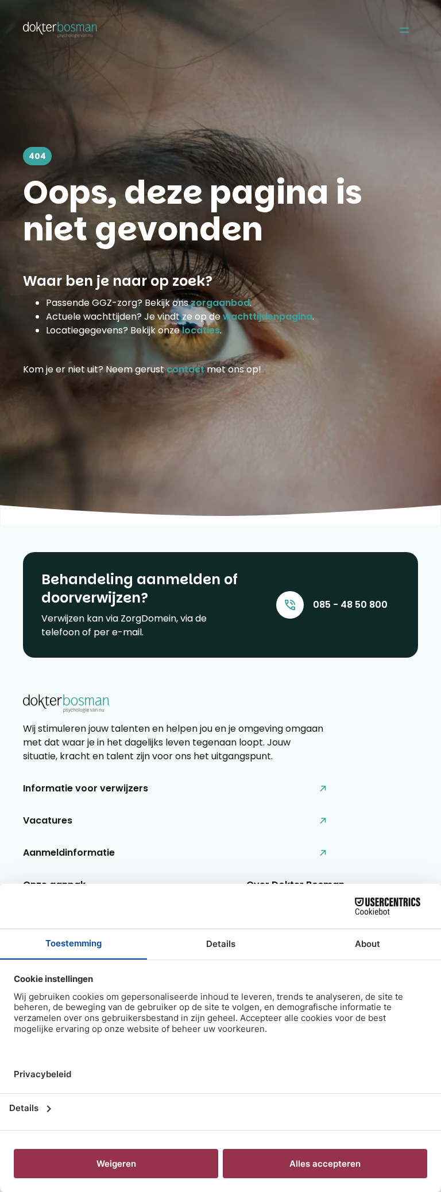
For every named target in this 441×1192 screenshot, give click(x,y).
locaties (201, 330)
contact (185, 369)
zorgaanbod (220, 302)
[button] (403, 29)
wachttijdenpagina (267, 316)
